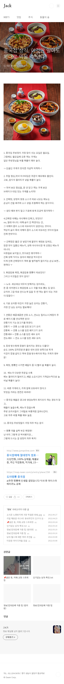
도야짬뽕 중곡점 (16, 476)
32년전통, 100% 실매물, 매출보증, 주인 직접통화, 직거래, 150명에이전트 (23, 460)
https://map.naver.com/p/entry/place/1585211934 (29, 472)
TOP (58, 674)
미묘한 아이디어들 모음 (17, 540)
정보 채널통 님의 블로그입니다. (16, 631)
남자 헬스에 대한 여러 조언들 (19, 536)
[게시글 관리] (18, 497)
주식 (30, 17)
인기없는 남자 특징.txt (17, 525)
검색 (51, 6)
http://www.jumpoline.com (20, 450)
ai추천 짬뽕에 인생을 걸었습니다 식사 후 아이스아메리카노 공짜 (32, 482)
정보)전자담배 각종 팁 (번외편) (20, 529)
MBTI (7, 17)
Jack (8, 6)
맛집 (19, 17)
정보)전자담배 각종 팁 (16, 533)
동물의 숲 (44, 17)
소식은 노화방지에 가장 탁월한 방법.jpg (24, 514)
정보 (9, 509)
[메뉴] (58, 6)
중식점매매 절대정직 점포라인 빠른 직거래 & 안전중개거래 (23, 455)
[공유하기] (15, 497)
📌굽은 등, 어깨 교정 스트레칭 (20, 522)
